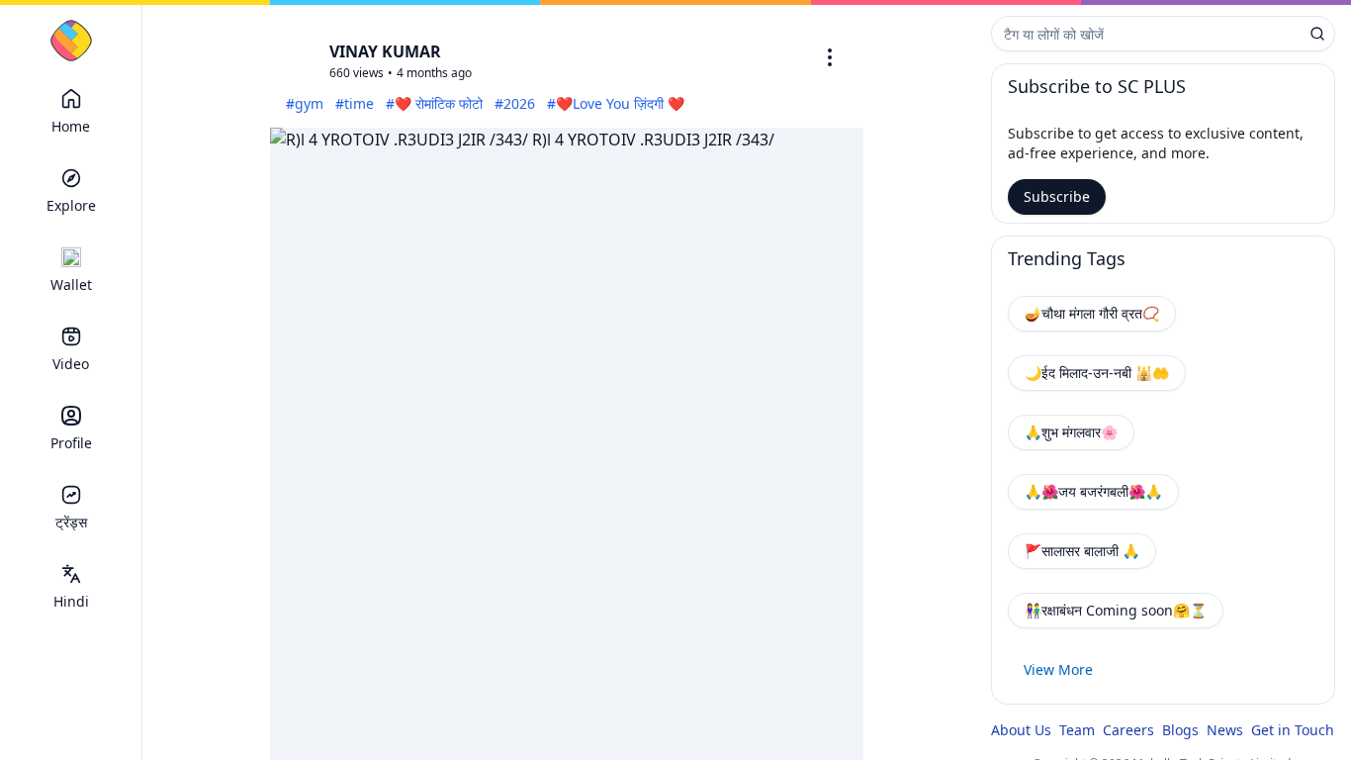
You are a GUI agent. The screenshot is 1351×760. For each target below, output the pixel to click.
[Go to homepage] (71, 40)
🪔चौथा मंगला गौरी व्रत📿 (1092, 313)
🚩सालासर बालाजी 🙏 (1082, 550)
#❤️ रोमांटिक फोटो (434, 103)
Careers (1128, 729)
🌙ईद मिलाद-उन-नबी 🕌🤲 (1097, 372)
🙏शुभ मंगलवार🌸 (1071, 432)
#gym (304, 103)
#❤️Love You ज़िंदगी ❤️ (615, 103)
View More (1058, 669)
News (1225, 729)
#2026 (515, 103)
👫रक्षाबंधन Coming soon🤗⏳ (1116, 610)
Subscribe (1057, 196)
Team (1077, 729)
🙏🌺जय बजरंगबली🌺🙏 (1093, 491)
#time (354, 103)
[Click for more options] (830, 57)
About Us (1021, 729)
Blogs (1180, 729)
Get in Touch (1292, 729)
